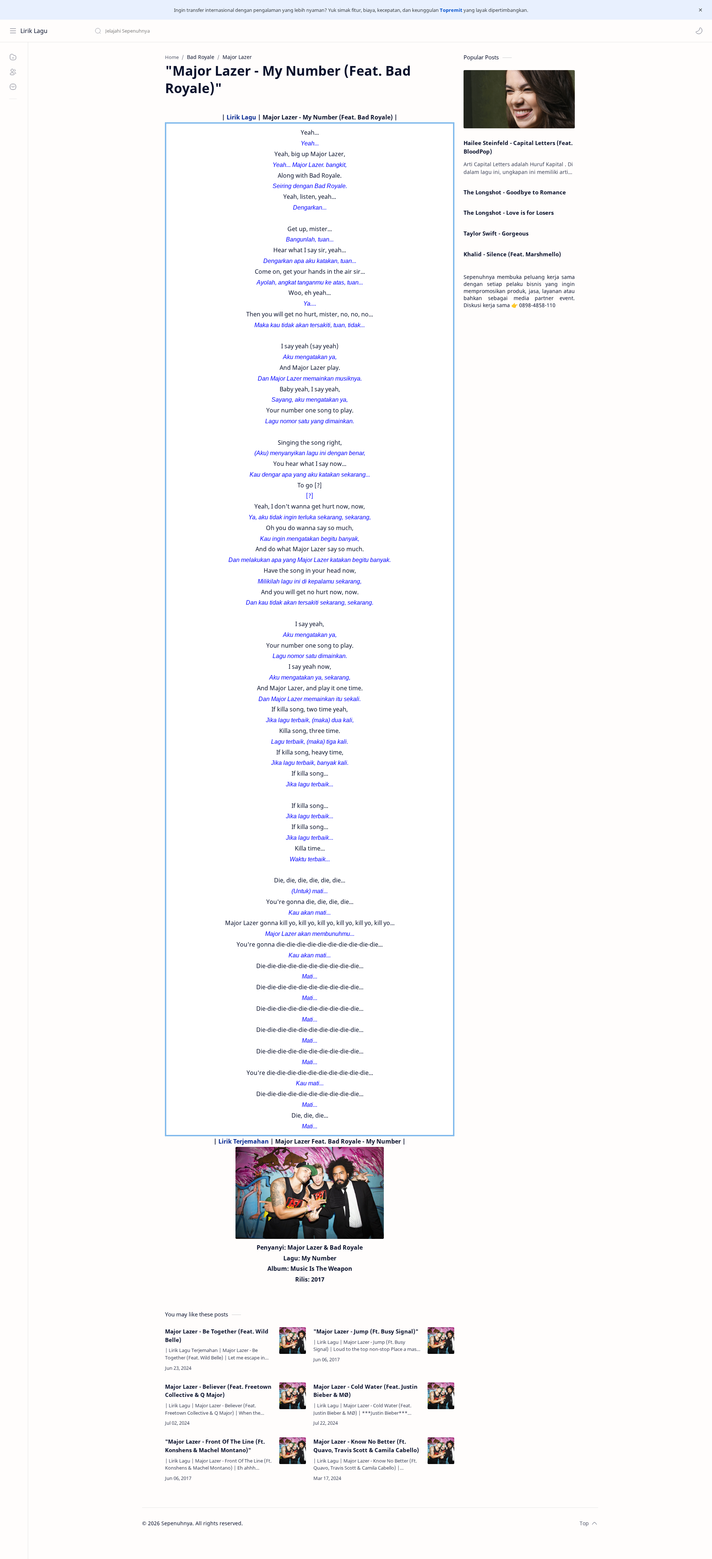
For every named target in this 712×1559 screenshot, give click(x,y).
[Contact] (13, 86)
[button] (699, 30)
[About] (13, 72)
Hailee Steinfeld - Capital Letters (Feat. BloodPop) (518, 147)
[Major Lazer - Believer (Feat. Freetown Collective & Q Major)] (292, 1395)
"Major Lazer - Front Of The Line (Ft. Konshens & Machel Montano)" (215, 1446)
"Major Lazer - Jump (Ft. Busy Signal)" (365, 1331)
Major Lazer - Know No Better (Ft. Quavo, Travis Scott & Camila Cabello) (366, 1446)
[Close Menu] (700, 10)
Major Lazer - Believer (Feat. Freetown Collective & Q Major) (218, 1391)
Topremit (451, 10)
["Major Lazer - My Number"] (309, 1193)
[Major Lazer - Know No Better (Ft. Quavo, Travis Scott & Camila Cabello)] (441, 1450)
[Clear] (211, 31)
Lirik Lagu (33, 31)
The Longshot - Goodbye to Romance (515, 192)
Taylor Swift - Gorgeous (496, 233)
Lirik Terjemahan (243, 1141)
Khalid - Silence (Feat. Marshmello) (512, 254)
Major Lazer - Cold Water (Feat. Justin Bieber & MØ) (365, 1391)
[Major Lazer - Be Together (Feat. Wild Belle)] (292, 1340)
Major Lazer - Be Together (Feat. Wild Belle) (216, 1335)
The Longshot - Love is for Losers (509, 212)
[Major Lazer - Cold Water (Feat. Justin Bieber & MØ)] (441, 1395)
